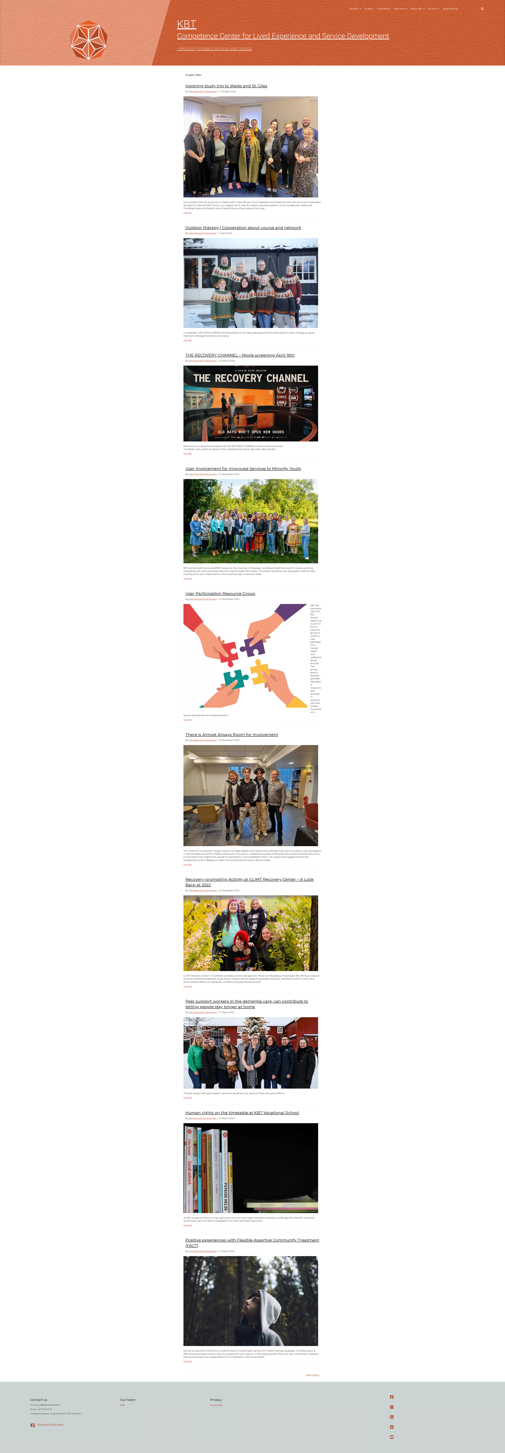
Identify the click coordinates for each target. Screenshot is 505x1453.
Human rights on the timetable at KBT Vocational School (242, 1112)
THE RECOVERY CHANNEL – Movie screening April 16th (240, 355)
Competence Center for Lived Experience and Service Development (283, 36)
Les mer (187, 213)
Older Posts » (313, 1375)
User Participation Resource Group (220, 593)
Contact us (433, 9)
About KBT (416, 9)
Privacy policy (216, 1405)
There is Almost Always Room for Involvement (231, 734)
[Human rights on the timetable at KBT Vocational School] (250, 1168)
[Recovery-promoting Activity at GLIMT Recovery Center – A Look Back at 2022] (250, 933)
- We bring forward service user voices (214, 48)
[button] (360, 9)
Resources (399, 9)
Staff (122, 1405)
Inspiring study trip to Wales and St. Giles (226, 85)
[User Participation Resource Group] (245, 655)
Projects (368, 9)
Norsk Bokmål (450, 9)
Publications (383, 9)
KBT (186, 24)
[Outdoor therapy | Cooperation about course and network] (250, 283)
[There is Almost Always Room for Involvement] (250, 795)
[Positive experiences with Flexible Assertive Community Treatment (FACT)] (250, 1301)
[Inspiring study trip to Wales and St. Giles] (250, 147)
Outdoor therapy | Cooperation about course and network (243, 227)
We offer (354, 9)
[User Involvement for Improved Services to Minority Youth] (250, 521)
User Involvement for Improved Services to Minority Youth (243, 468)
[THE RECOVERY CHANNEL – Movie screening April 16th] (250, 403)
